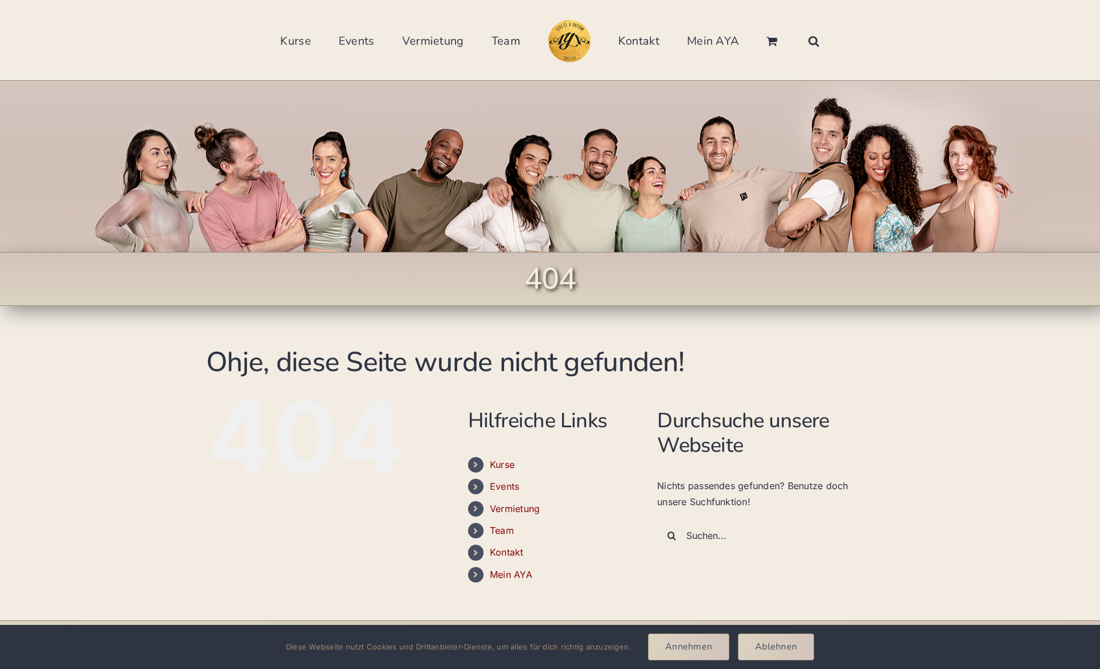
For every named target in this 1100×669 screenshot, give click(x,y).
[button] (754, 40)
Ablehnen (776, 646)
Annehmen (688, 646)
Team (502, 530)
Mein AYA (511, 574)
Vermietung (515, 508)
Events (504, 486)
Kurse (502, 464)
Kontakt (507, 552)
